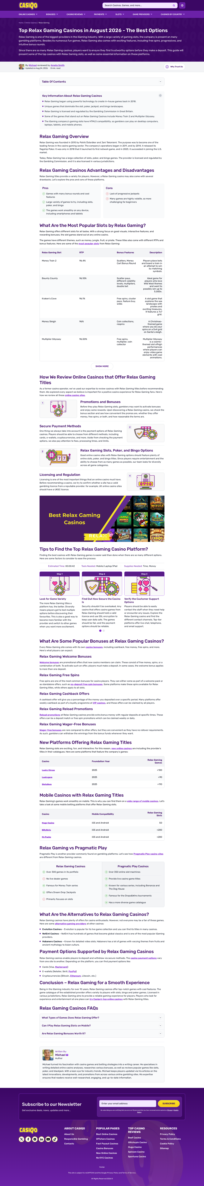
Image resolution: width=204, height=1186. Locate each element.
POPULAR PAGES (107, 1128)
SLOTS (118, 14)
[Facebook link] (28, 1139)
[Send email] (67, 1055)
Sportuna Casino (137, 1156)
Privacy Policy (167, 1134)
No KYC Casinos (104, 1157)
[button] (102, 82)
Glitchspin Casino (137, 1142)
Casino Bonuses (104, 1148)
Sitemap (164, 1148)
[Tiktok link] (55, 1139)
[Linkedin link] (41, 1139)
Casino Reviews (75, 14)
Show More (102, 366)
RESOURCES (168, 1128)
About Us (69, 1134)
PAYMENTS (99, 14)
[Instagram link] (35, 1139)
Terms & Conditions (170, 1139)
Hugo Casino (135, 1147)
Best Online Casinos (106, 1134)
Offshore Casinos (105, 1139)
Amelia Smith (58, 65)
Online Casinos (31, 23)
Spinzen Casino (136, 1151)
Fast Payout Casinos (107, 1143)
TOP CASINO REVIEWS (136, 1130)
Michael (33, 65)
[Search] (173, 5)
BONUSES (50, 14)
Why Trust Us (176, 66)
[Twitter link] (21, 1139)
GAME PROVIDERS (141, 14)
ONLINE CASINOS (27, 14)
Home (21, 23)
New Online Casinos (106, 1153)
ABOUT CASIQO (74, 1128)
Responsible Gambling (76, 1139)
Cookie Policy (167, 1143)
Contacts (69, 1143)
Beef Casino (134, 1137)
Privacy (169, 1110)
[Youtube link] (48, 1139)
